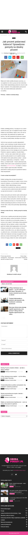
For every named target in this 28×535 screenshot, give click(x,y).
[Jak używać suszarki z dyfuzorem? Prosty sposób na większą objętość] (4, 492)
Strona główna (4, 35)
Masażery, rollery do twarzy (7, 515)
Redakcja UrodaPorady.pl (9, 53)
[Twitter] (16, 474)
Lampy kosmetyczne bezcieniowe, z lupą (11, 513)
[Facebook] (12, 474)
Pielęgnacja (12, 493)
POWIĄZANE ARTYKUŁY (8, 281)
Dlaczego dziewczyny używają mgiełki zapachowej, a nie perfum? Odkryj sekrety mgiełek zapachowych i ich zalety (17, 311)
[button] (26, 32)
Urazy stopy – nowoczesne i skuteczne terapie (21, 257)
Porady (14, 38)
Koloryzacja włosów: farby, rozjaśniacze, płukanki (13, 517)
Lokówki (3, 520)
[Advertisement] (14, 15)
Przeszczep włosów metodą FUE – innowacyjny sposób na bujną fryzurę (7, 257)
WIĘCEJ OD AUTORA (7, 284)
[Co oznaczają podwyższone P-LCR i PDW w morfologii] (4, 499)
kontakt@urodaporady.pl (19, 470)
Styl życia (11, 486)
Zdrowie (2, 371)
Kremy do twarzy (5, 526)
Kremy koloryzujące (5, 508)
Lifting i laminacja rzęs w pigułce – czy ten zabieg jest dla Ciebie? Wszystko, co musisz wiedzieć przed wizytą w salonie (17, 291)
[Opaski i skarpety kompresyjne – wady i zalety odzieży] (4, 485)
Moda (2, 397)
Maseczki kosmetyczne (6, 522)
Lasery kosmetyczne (6, 524)
